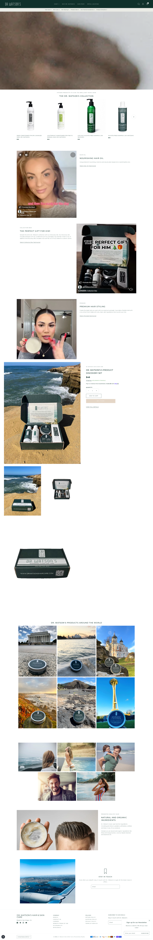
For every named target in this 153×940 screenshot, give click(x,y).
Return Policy (91, 917)
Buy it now (101, 401)
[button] (138, 4)
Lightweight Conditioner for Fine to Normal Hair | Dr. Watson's (60, 136)
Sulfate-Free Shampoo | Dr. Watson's (121, 135)
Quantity (89, 387)
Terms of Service (92, 923)
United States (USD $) (23, 936)
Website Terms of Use (60, 923)
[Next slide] (133, 117)
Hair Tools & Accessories (87, 9)
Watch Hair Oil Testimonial (88, 166)
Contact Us (57, 919)
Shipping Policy (91, 919)
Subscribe (145, 933)
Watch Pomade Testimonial (88, 316)
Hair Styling (64, 9)
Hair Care (47, 9)
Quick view (31, 131)
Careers (56, 921)
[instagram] (23, 923)
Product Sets (74, 9)
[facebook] (17, 923)
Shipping (88, 380)
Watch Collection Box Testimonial (30, 242)
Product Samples (101, 9)
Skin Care (55, 9)
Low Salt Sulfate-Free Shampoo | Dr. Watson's (90, 136)
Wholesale (57, 927)
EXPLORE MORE (76, 143)
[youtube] (26, 923)
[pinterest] (20, 923)
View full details (92, 407)
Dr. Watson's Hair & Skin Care (65, 936)
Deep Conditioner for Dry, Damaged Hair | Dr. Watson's (29, 136)
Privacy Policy (91, 921)
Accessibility (57, 925)
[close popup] (149, 921)
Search (55, 917)
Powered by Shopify (79, 936)
